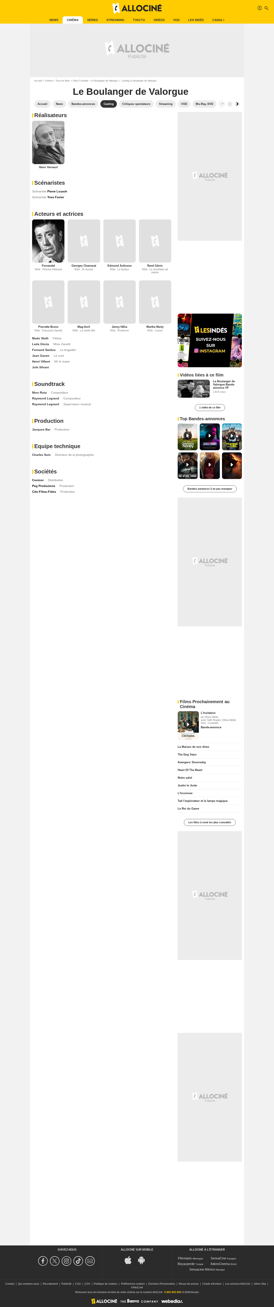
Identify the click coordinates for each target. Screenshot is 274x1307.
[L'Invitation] (188, 725)
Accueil (38, 80)
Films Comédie (80, 80)
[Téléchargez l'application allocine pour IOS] (130, 1260)
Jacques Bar (41, 429)
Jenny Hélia (119, 326)
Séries (92, 20)
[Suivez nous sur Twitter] (55, 1261)
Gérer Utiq (260, 1283)
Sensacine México (202, 1269)
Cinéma (73, 20)
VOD (176, 20)
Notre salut (185, 777)
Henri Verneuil (48, 167)
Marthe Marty (155, 326)
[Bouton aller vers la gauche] (229, 104)
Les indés (196, 20)
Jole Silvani (40, 367)
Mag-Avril (83, 326)
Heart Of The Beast (190, 770)
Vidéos (159, 20)
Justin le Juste (187, 785)
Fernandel (48, 265)
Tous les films (63, 80)
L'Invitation (208, 713)
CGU (78, 1283)
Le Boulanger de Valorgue (104, 80)
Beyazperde (186, 1264)
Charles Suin (41, 454)
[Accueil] (137, 8)
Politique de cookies (105, 1283)
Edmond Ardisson (119, 265)
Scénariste (39, 191)
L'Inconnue (185, 793)
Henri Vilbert (41, 361)
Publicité (66, 1283)
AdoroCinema (220, 1264)
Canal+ (218, 20)
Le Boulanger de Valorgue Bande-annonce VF (224, 384)
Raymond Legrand (45, 398)
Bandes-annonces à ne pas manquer (210, 488)
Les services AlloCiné (237, 1283)
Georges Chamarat (83, 265)
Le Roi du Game (188, 808)
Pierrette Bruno (48, 326)
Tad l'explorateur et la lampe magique (203, 800)
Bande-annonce (211, 727)
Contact (9, 1283)
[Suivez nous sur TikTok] (78, 1261)
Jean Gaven (40, 355)
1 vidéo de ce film (209, 407)
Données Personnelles (161, 1283)
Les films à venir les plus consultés (209, 822)
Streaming (115, 20)
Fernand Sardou (44, 350)
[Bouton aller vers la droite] (237, 104)
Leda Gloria (40, 344)
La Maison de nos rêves (193, 746)
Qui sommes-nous (28, 1283)
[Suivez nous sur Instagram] (67, 1261)
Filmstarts (185, 1258)
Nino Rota (39, 392)
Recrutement (50, 1283)
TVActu (139, 20)
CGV (87, 1283)
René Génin (155, 265)
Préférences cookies (133, 1283)
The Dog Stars (187, 754)
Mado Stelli (40, 338)
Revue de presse (189, 1283)
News (53, 20)
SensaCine (218, 1258)
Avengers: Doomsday (192, 762)
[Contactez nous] (90, 1261)
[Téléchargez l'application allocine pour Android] (143, 1260)
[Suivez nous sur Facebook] (43, 1261)
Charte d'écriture (212, 1283)
